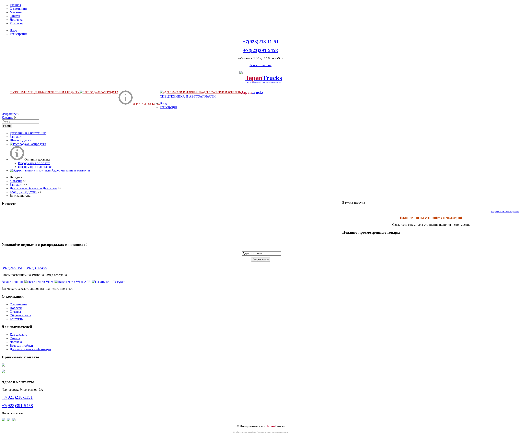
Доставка (16, 19)
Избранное (9, 114)
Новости (16, 308)
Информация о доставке (34, 166)
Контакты (16, 23)
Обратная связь (20, 315)
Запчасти (52, 92)
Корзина (7, 117)
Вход (13, 30)
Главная (15, 5)
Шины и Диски (69, 92)
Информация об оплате (34, 163)
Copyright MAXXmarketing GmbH (505, 212)
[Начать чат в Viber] (38, 281)
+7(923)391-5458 (260, 50)
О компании (18, 8)
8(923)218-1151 (12, 268)
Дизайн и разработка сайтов (244, 432)
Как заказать (18, 334)
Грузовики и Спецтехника (28, 92)
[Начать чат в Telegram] (108, 281)
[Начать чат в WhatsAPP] (72, 281)
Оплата (15, 16)
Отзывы (15, 311)
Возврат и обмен (21, 345)
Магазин (16, 12)
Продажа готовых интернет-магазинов (272, 432)
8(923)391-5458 (36, 268)
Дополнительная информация (30, 349)
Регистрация (18, 34)
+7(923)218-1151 (17, 397)
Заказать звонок (260, 65)
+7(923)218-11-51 (261, 41)
